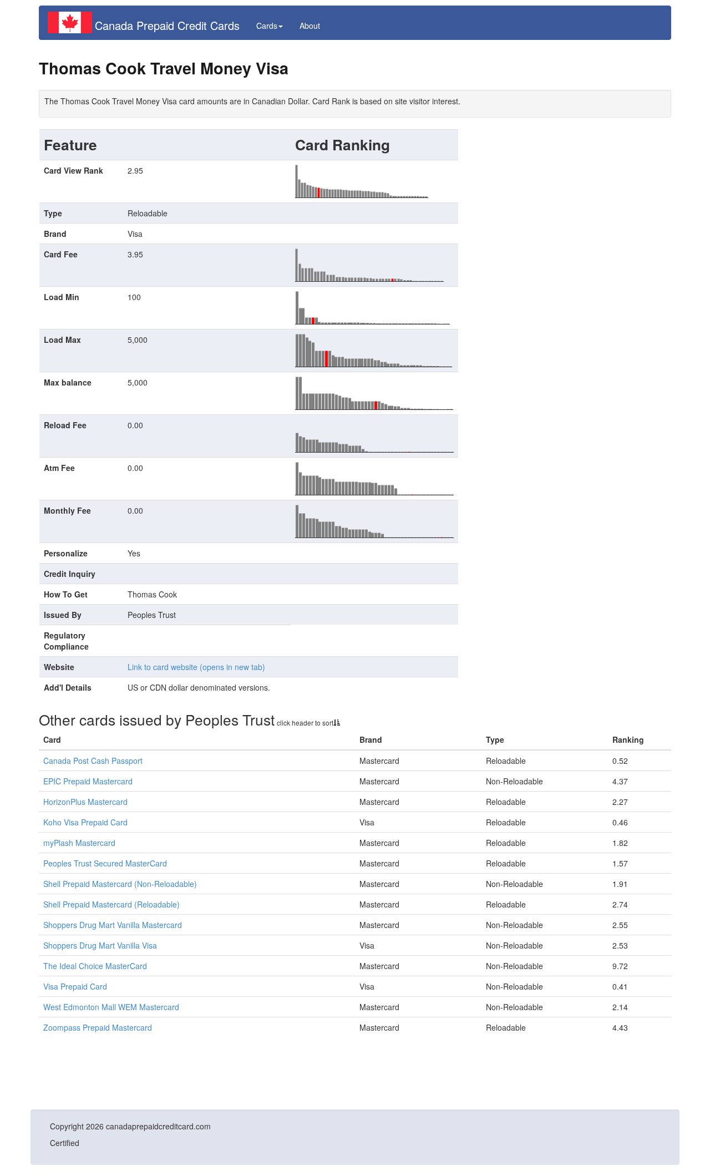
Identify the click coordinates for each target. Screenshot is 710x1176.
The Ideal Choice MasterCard (95, 965)
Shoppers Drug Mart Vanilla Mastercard (112, 924)
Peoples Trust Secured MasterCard (105, 863)
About (310, 25)
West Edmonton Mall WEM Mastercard (111, 1006)
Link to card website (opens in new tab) (196, 666)
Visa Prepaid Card (75, 986)
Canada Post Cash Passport (93, 760)
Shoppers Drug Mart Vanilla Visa (100, 945)
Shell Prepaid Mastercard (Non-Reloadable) (120, 883)
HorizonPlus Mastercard (85, 801)
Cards (266, 25)
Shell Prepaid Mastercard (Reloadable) (111, 904)
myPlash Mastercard (79, 842)
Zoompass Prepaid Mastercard (97, 1027)
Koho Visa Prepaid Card (85, 822)
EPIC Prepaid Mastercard (88, 781)
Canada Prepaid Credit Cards (167, 25)
